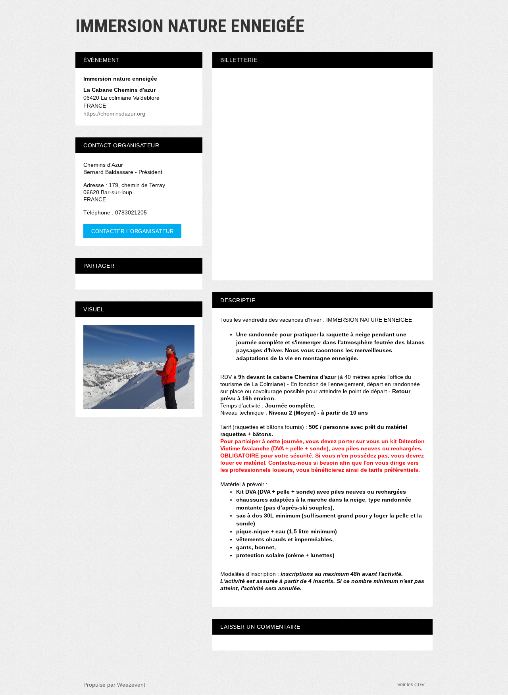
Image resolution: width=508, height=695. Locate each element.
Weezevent (131, 684)
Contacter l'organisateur (132, 231)
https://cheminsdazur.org (114, 113)
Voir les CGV (411, 684)
